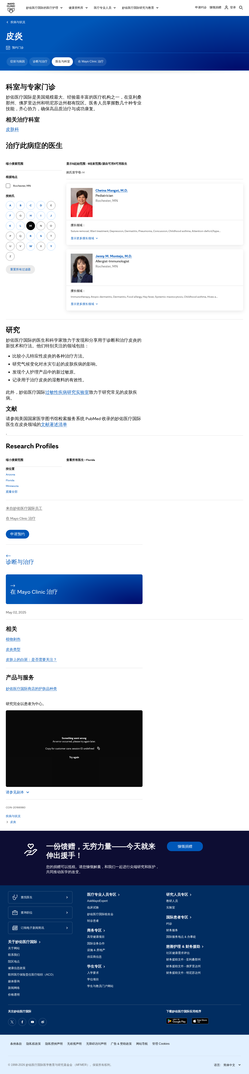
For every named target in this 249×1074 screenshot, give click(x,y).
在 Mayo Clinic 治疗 (91, 61)
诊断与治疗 (40, 61)
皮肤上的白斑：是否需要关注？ (31, 659)
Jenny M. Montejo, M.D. (114, 256)
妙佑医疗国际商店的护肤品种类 (31, 688)
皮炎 (14, 36)
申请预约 (17, 534)
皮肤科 (12, 129)
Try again (74, 757)
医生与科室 (62, 61)
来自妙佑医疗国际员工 (24, 508)
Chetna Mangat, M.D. (112, 190)
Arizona (10, 474)
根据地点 (11, 177)
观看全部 (11, 491)
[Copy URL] (99, 748)
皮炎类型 (13, 649)
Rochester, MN (22, 185)
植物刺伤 (13, 639)
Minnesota (12, 486)
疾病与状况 (18, 22)
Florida (10, 480)
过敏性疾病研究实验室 (67, 392)
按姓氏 (10, 196)
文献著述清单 (54, 424)
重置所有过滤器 (20, 269)
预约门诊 (18, 47)
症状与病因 (17, 61)
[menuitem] (17, 62)
